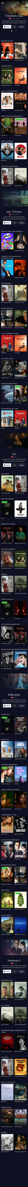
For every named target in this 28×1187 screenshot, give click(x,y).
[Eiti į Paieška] (25, 3)
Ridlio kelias (14, 694)
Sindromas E (14, 960)
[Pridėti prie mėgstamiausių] (14, 27)
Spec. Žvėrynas (14, 211)
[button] (11, 31)
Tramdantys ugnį (14, 15)
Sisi (14, 454)
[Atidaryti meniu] (2, 3)
